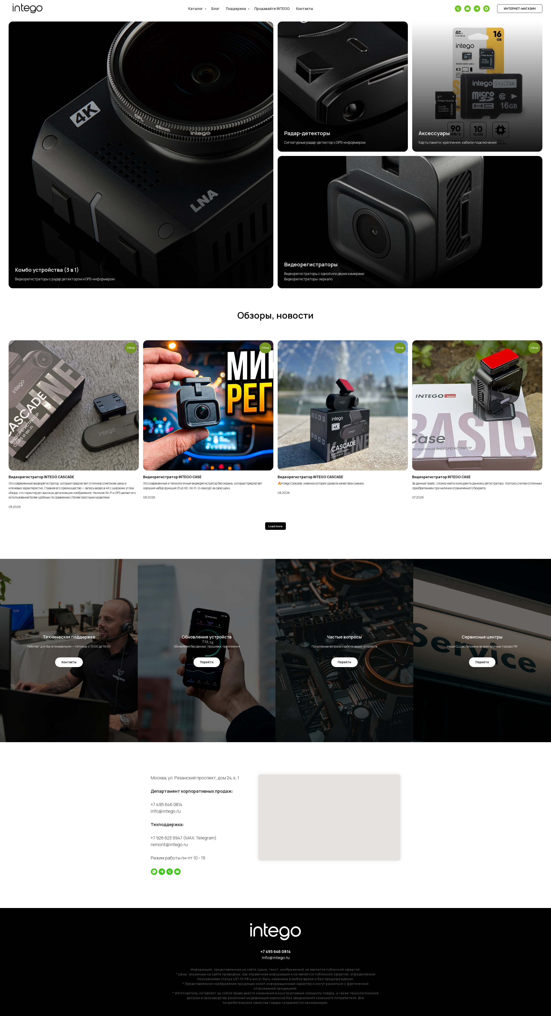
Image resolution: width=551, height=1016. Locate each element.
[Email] (467, 8)
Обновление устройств (207, 637)
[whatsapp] (154, 871)
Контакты (304, 8)
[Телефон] (458, 8)
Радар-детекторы (307, 133)
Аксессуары (434, 133)
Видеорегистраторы (311, 264)
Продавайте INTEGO (272, 8)
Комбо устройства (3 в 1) (47, 269)
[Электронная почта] (177, 871)
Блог (215, 8)
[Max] (486, 8)
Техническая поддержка (69, 637)
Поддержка (236, 8)
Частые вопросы (344, 637)
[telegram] (162, 871)
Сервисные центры (482, 637)
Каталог (196, 8)
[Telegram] (477, 8)
